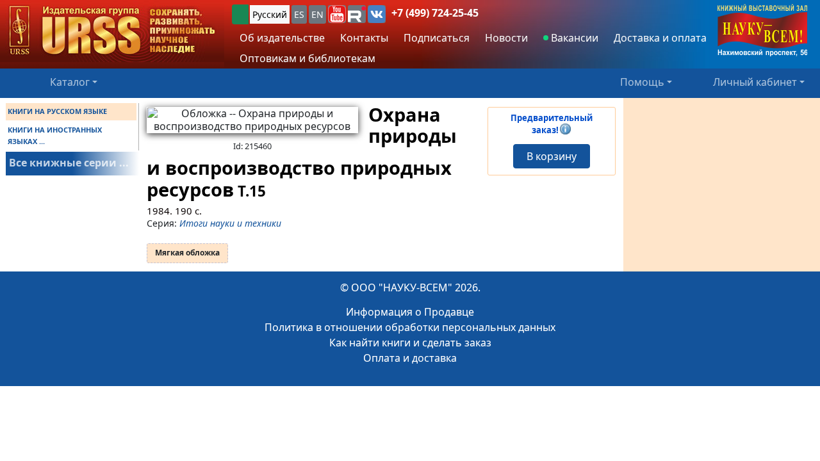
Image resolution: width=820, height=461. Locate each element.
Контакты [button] (364, 38)
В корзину (552, 156)
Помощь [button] (642, 82)
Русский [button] (269, 14)
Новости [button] (506, 38)
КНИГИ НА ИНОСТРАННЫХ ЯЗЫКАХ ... (55, 135)
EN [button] (317, 14)
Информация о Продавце (410, 312)
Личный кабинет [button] (755, 82)
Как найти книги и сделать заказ (410, 343)
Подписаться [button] (437, 38)
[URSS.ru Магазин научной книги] (112, 31)
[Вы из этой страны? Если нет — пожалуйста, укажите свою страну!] (240, 14)
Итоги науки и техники (230, 223)
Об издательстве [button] (282, 38)
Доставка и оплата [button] (660, 38)
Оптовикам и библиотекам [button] (307, 58)
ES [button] (299, 14)
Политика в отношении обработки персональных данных (410, 327)
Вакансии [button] (573, 38)
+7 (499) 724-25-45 (435, 13)
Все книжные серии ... (69, 163)
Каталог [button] (70, 82)
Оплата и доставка (410, 358)
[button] (337, 14)
